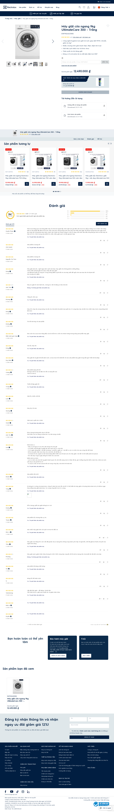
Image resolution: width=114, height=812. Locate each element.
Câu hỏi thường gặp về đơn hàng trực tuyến (72, 765)
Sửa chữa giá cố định (65, 784)
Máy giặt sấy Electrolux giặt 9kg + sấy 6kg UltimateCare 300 (19, 177)
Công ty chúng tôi (93, 749)
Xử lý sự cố (62, 763)
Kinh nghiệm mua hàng (65, 768)
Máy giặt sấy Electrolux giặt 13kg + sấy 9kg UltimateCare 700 (44, 177)
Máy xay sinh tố (25, 755)
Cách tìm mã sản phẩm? (69, 65)
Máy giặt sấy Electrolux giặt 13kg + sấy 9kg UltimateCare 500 (71, 177)
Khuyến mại (49, 7)
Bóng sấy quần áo (68, 83)
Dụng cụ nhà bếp (46, 781)
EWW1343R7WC (38, 171)
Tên (72, 718)
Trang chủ (8, 18)
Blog (57, 7)
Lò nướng (7, 760)
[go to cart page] (94, 7)
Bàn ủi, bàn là (24, 772)
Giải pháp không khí (47, 776)
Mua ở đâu (91, 767)
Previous (3, 41)
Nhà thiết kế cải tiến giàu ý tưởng (97, 752)
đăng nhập (64, 648)
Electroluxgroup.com (11, 794)
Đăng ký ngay (89, 737)
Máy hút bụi (23, 785)
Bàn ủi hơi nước (24, 775)
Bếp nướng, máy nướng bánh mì (29, 749)
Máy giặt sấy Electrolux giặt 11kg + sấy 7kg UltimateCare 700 (100, 177)
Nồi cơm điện (9, 768)
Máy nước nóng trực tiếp (48, 760)
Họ (90, 718)
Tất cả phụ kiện (45, 771)
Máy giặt (17, 18)
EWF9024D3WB (12, 696)
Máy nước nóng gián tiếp (48, 763)
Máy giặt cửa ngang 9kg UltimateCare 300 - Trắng (18, 700)
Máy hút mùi (8, 757)
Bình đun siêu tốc (25, 752)
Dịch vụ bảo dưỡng (64, 781)
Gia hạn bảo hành (64, 760)
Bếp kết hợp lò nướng (11, 755)
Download (75, 107)
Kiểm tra (105, 62)
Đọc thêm (86, 655)
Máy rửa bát (8, 763)
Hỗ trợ (39, 7)
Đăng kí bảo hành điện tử (66, 755)
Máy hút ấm (44, 752)
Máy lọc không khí (46, 749)
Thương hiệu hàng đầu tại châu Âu (98, 760)
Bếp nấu (7, 752)
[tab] (9, 64)
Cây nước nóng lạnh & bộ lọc (29, 757)
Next (52, 41)
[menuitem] (22, 7)
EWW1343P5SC (65, 171)
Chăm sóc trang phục (47, 773)
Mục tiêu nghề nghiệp (94, 757)
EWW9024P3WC (11, 171)
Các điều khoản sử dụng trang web (78, 798)
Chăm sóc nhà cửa (46, 779)
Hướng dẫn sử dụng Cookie (92, 800)
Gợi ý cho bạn (79, 139)
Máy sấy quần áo (25, 770)
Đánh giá (90, 139)
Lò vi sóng (8, 765)
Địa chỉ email (74, 724)
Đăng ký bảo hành (58, 655)
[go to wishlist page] (84, 7)
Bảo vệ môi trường (93, 755)
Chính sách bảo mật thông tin (90, 731)
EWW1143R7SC (91, 171)
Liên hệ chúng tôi (64, 749)
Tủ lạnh (7, 749)
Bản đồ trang (105, 800)
